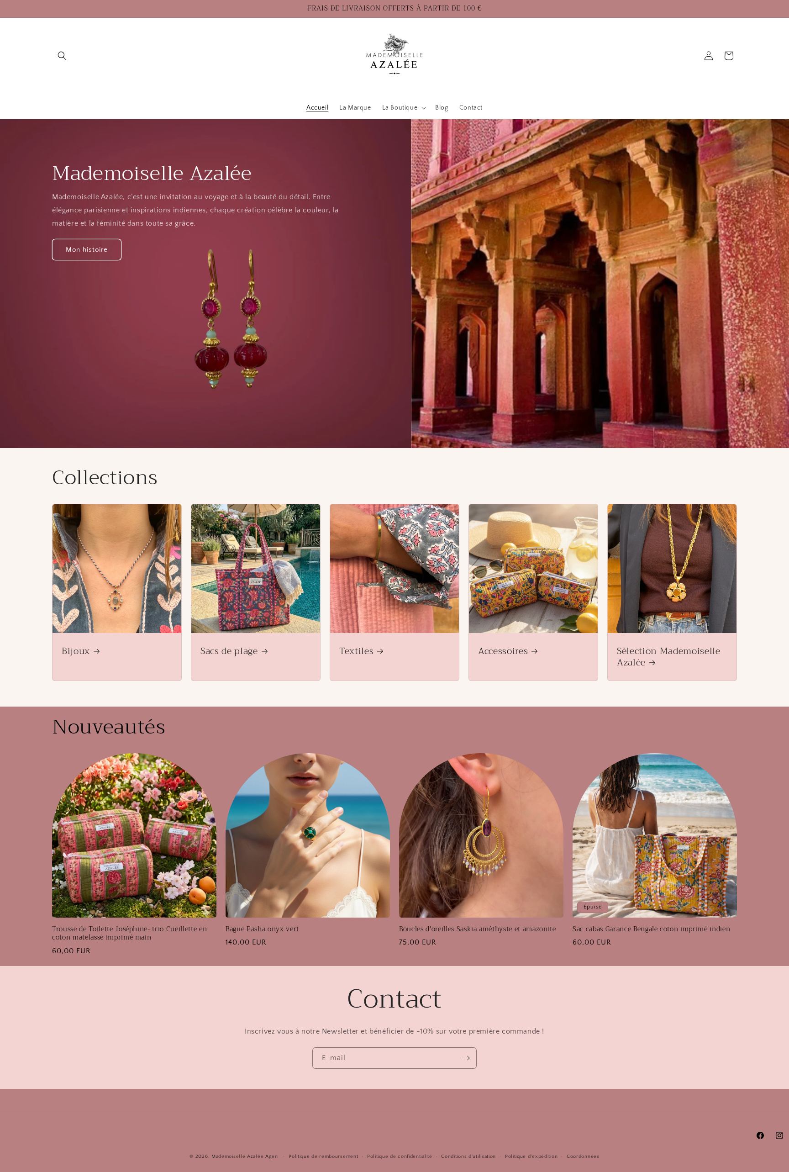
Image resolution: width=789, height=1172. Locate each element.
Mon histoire (87, 249)
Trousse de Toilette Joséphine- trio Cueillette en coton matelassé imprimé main (129, 933)
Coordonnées (583, 1156)
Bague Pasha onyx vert (262, 929)
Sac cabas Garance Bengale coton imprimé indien (651, 929)
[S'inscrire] (466, 1058)
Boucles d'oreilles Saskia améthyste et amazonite (477, 929)
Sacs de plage (229, 651)
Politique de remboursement (323, 1156)
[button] (62, 56)
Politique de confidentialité (399, 1156)
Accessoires (503, 651)
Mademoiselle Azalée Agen (244, 1156)
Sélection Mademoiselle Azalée (669, 656)
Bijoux (76, 651)
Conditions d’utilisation (468, 1156)
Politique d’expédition (531, 1156)
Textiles (356, 651)
